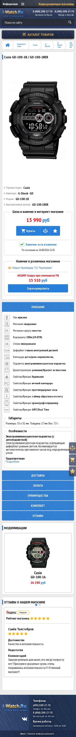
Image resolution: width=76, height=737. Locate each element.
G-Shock (47, 45)
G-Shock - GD (59, 45)
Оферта (23, 733)
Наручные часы (21, 45)
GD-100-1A (38, 577)
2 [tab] (40, 605)
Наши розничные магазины (56, 4)
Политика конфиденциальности (40, 733)
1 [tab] (36, 605)
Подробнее (12, 461)
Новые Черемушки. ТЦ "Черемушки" (32, 268)
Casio (35, 45)
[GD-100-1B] (38, 120)
